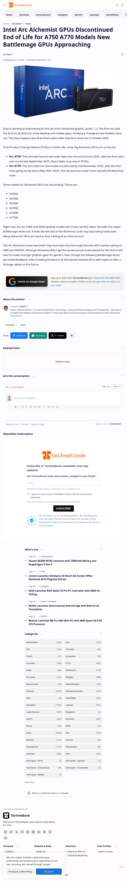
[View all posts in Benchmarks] (44, 642)
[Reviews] (24, 15)
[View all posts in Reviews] (44, 740)
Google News (99, 281)
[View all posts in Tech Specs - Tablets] (44, 775)
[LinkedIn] (50, 832)
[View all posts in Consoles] (44, 663)
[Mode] (122, 5)
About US (40, 851)
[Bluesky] (39, 832)
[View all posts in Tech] (83, 754)
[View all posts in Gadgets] (83, 677)
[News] (9, 15)
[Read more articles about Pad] (43, 571)
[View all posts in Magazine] (83, 712)
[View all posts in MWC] (83, 726)
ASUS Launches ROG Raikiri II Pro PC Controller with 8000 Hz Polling (64, 592)
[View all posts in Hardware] (44, 705)
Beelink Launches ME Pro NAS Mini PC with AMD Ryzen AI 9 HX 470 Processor (65, 622)
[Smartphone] (43, 15)
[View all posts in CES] (44, 649)
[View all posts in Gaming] (44, 691)
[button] (19, 335)
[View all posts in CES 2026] (83, 649)
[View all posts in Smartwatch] (83, 747)
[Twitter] (16, 832)
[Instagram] (11, 832)
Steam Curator (106, 851)
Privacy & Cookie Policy (20, 871)
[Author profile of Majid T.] (8, 54)
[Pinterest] (33, 832)
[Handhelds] (112, 15)
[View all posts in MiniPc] (44, 719)
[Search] (117, 5)
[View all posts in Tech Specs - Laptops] (83, 761)
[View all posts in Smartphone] (44, 747)
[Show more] (29, 782)
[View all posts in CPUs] (83, 663)
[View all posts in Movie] (44, 726)
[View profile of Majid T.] (19, 306)
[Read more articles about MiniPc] (44, 616)
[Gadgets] (62, 15)
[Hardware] (10, 325)
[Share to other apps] (71, 335)
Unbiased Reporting (77, 855)
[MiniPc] (78, 15)
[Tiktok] (27, 832)
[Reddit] (5, 837)
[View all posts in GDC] (44, 698)
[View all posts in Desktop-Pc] (83, 670)
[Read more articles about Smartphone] (47, 556)
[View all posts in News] (44, 733)
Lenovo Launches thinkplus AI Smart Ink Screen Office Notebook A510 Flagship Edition (61, 577)
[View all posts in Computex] (83, 656)
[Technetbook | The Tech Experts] (20, 5)
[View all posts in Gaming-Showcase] (83, 691)
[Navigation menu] (4, 5)
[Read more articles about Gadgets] (45, 586)
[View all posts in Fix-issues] (44, 677)
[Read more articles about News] (44, 601)
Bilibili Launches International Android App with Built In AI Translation (64, 607)
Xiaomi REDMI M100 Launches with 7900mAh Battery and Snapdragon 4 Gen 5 (62, 562)
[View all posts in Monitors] (83, 719)
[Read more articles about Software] (52, 601)
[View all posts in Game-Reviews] (83, 684)
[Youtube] (22, 832)
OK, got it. (49, 871)
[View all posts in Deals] (44, 670)
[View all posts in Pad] (83, 733)
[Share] (122, 54)
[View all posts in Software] (44, 754)
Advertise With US (76, 851)
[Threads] (44, 832)
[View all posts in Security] (83, 740)
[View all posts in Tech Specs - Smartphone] (44, 768)
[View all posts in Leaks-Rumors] (44, 712)
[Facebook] (5, 832)
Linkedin (9, 851)
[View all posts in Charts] (44, 656)
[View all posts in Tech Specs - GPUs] (44, 761)
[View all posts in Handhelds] (83, 698)
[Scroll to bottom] (121, 867)
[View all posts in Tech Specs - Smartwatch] (83, 768)
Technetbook (16, 315)
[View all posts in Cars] (83, 642)
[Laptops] (94, 15)
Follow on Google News (31, 281)
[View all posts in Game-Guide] (44, 684)
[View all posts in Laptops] (83, 705)
